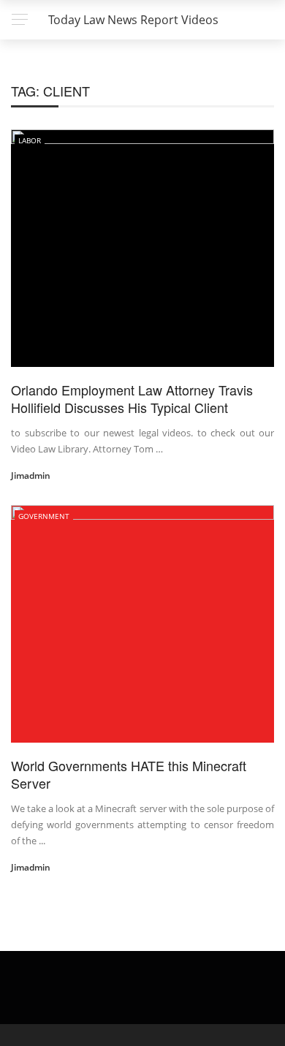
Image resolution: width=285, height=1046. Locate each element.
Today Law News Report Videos (133, 20)
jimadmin (30, 475)
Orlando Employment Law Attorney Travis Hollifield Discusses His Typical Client (132, 398)
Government (43, 516)
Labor (29, 140)
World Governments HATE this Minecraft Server (128, 774)
